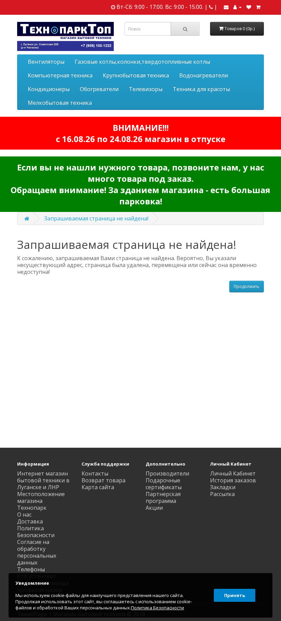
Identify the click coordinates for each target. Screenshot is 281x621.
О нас (24, 514)
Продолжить (246, 286)
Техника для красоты (201, 89)
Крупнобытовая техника (136, 75)
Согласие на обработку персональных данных (36, 552)
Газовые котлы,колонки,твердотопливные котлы (142, 61)
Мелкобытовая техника (60, 102)
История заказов (233, 480)
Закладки (222, 487)
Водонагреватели (203, 75)
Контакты (95, 473)
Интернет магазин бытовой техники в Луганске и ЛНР (43, 480)
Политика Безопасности (35, 531)
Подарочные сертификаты (164, 484)
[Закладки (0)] (248, 7)
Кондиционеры (49, 89)
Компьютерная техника (60, 75)
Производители (167, 473)
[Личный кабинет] (237, 7)
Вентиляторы (46, 61)
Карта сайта (98, 487)
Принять (234, 595)
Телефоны (31, 569)
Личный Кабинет (233, 473)
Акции (154, 507)
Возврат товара (103, 480)
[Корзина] (258, 7)
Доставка (30, 521)
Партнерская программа (163, 497)
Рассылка (222, 494)
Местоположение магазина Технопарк (41, 500)
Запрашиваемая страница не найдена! (96, 218)
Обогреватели (99, 89)
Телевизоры (145, 89)
